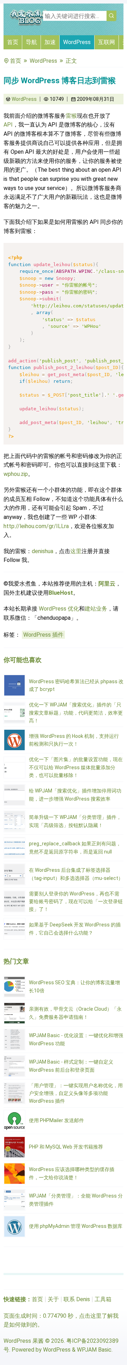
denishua (42, 551)
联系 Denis (77, 1299)
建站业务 (96, 608)
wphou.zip (16, 474)
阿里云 (106, 583)
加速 (50, 42)
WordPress (77, 42)
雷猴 (71, 115)
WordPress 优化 (59, 608)
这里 (75, 551)
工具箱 (103, 1299)
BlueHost (61, 592)
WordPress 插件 (43, 634)
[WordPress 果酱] (30, 24)
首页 (12, 42)
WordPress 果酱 (24, 1341)
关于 (53, 1299)
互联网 (106, 42)
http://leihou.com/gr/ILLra (36, 526)
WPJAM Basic (94, 1349)
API (8, 124)
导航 (31, 42)
